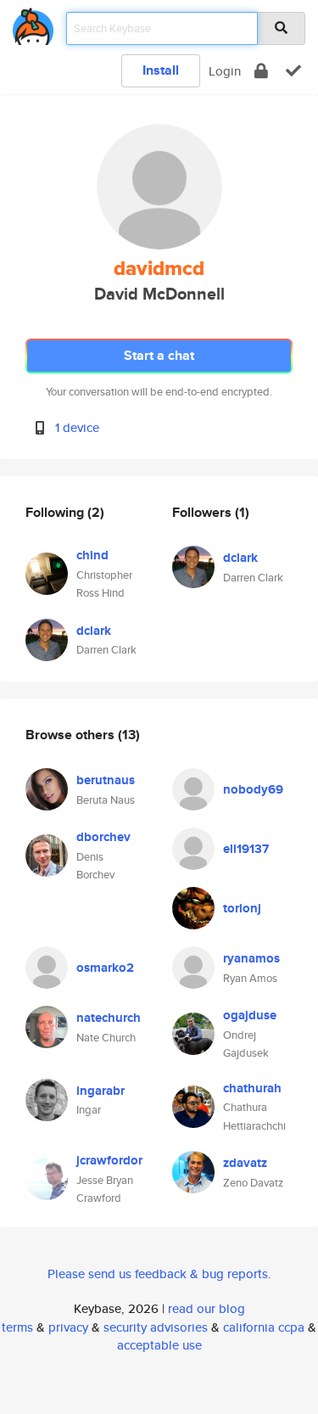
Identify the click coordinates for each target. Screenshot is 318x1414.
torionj (242, 908)
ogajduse (249, 1015)
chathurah (252, 1088)
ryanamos (251, 958)
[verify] (293, 70)
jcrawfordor (109, 1160)
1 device (77, 427)
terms (17, 1327)
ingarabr (100, 1090)
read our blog (206, 1308)
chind (92, 555)
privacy (68, 1327)
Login (225, 71)
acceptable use (159, 1345)
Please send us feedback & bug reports (157, 1273)
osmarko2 (105, 967)
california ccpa (263, 1327)
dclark (93, 630)
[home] (33, 23)
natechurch (108, 1017)
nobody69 (253, 789)
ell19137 (246, 848)
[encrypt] (261, 70)
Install (160, 70)
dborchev (103, 837)
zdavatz (245, 1162)
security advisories (155, 1327)
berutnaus (105, 780)
